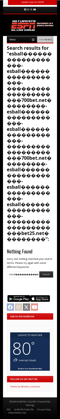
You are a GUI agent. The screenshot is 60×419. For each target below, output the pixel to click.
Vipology (30, 405)
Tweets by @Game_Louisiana (25, 386)
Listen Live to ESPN (32, 2)
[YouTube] (34, 9)
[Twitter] (31, 9)
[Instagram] (28, 9)
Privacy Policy (44, 409)
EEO (9, 409)
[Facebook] (25, 9)
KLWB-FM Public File (24, 409)
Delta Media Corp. (17, 412)
